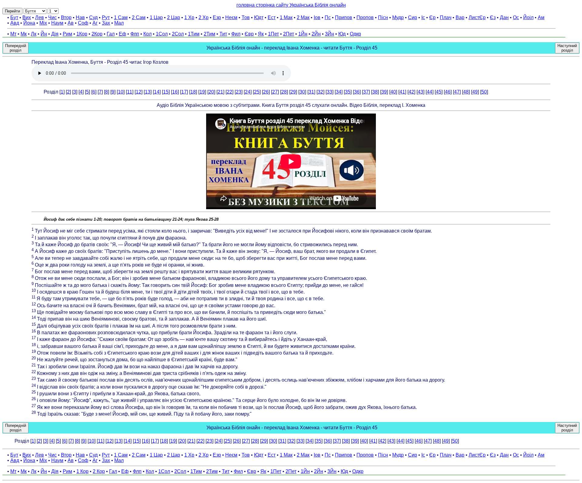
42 (411, 91)
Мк (24, 33)
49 (475, 91)
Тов (246, 17)
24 (247, 91)
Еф (122, 33)
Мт (13, 33)
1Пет (273, 33)
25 (256, 91)
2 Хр (204, 17)
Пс (328, 17)
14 (156, 91)
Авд (14, 23)
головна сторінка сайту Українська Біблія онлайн (291, 5)
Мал (119, 23)
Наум (57, 23)
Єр (432, 17)
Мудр (398, 17)
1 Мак (286, 17)
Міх (43, 23)
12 (138, 91)
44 (429, 91)
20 (211, 91)
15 (166, 91)
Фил (235, 33)
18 (193, 91)
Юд (342, 33)
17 (184, 91)
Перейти (12, 11)
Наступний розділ (567, 48)
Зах (106, 23)
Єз (493, 17)
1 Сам (121, 17)
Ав (71, 23)
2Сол (178, 33)
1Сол (162, 33)
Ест (272, 17)
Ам (541, 17)
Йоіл (528, 17)
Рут (106, 17)
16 (175, 91)
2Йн (316, 33)
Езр (217, 17)
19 (202, 91)
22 (229, 91)
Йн (44, 33)
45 (438, 91)
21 (220, 91)
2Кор (97, 33)
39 (384, 91)
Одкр (355, 33)
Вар (460, 17)
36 (357, 91)
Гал (111, 33)
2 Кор (99, 471)
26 (266, 91)
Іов (317, 17)
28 (284, 91)
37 (366, 91)
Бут (14, 17)
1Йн (302, 33)
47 (457, 91)
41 (402, 91)
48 (466, 91)
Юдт (258, 17)
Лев (39, 17)
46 (447, 91)
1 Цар (156, 17)
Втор (66, 17)
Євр (249, 33)
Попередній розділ (15, 48)
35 (347, 91)
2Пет (288, 33)
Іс (423, 17)
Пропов (365, 17)
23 (238, 91)
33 (329, 91)
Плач (445, 17)
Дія (55, 33)
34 (338, 91)
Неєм (231, 17)
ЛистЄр (477, 17)
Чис (52, 17)
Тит (223, 33)
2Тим (209, 33)
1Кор (81, 33)
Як (261, 33)
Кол (147, 33)
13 (147, 91)
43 (420, 91)
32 (320, 91)
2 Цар (173, 17)
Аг (95, 23)
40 (393, 91)
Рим (67, 33)
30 (302, 91)
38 (375, 91)
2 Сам (139, 17)
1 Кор (82, 471)
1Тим (193, 33)
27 (275, 91)
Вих (26, 17)
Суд (93, 17)
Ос (516, 17)
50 (484, 91)
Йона (29, 23)
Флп (134, 33)
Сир (412, 17)
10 (120, 91)
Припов (343, 17)
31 (311, 91)
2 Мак (303, 17)
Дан (504, 17)
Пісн (383, 17)
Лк (33, 33)
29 (293, 91)
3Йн (329, 33)
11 (129, 91)
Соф (83, 23)
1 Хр (189, 17)
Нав (80, 17)
